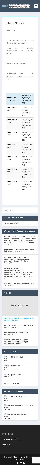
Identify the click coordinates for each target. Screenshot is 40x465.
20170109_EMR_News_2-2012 (27, 110)
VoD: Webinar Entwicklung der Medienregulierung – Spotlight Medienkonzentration (16, 342)
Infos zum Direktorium (13, 383)
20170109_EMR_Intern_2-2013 (27, 159)
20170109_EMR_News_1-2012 (27, 97)
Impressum (6, 445)
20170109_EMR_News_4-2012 (27, 134)
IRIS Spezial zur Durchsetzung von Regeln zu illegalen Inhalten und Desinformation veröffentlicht (17, 259)
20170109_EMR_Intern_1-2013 (27, 147)
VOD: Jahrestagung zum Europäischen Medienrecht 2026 (19, 319)
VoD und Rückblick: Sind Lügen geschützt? (16, 334)
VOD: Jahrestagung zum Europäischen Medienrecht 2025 (19, 326)
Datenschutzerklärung (11, 439)
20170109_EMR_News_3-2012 (27, 122)
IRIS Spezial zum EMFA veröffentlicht (18, 283)
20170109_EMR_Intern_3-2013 (27, 172)
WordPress (20, 459)
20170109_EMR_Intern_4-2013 (27, 184)
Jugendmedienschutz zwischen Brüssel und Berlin (19, 251)
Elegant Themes (20, 457)
